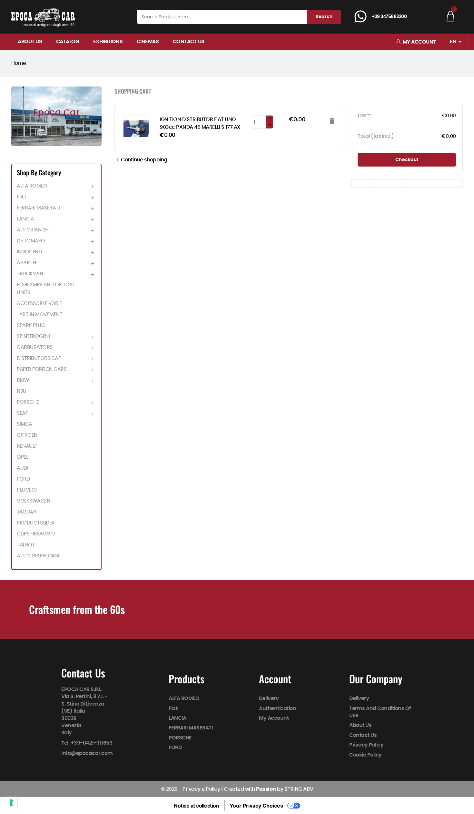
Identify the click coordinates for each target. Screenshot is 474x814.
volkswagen (33, 501)
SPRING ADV (298, 789)
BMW (23, 380)
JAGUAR (26, 511)
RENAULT (27, 446)
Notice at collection (196, 805)
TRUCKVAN (30, 273)
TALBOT (26, 544)
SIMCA (24, 424)
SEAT (22, 413)
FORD (23, 479)
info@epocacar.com (87, 753)
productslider (36, 522)
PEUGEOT (27, 490)
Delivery (269, 698)
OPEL (22, 457)
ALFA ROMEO (32, 185)
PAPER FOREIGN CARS (41, 369)
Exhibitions (108, 41)
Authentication (277, 708)
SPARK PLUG (31, 325)
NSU (21, 391)
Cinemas (148, 41)
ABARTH (26, 262)
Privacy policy (367, 745)
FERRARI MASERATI (38, 207)
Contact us (188, 41)
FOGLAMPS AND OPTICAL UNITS (45, 288)
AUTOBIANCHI (33, 229)
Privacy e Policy (201, 789)
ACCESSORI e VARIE (39, 303)
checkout (407, 160)
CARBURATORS (35, 347)
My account (274, 718)
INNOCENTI (29, 251)
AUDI (22, 468)
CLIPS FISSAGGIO (36, 533)
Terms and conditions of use (380, 712)
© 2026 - (172, 789)
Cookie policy (366, 755)
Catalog (67, 41)
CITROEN (27, 435)
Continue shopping (140, 159)
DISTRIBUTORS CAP (39, 358)
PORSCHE (28, 402)
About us (30, 41)
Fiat (21, 196)
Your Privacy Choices (256, 805)
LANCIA (25, 218)
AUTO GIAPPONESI (38, 555)
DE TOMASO (31, 240)
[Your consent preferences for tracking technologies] (11, 803)
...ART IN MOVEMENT (39, 314)
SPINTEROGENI (33, 336)
